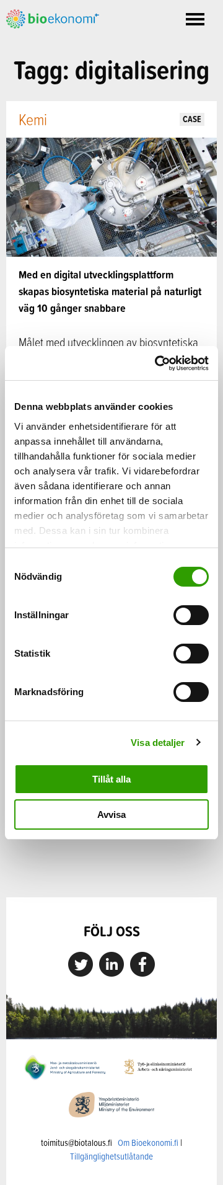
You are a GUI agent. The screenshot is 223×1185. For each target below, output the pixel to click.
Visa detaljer (158, 742)
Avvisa (111, 814)
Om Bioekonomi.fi (148, 1142)
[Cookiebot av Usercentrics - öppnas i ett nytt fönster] (157, 363)
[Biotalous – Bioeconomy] (52, 17)
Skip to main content (49, 42)
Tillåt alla (111, 779)
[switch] (191, 615)
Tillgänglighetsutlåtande (111, 1156)
